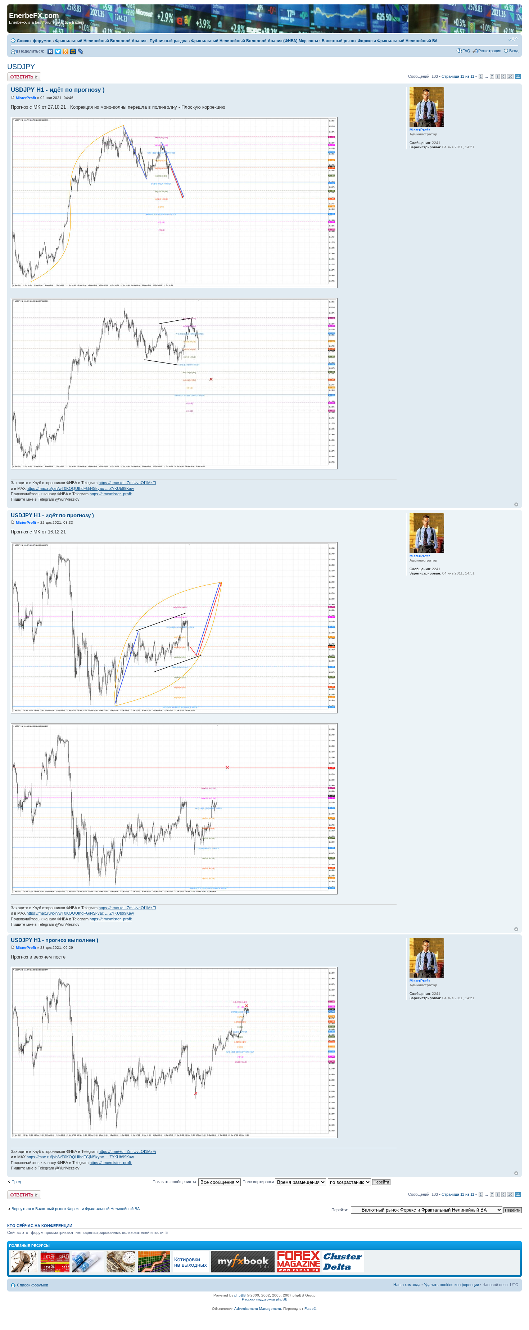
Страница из (458, 76)
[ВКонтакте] (50, 51)
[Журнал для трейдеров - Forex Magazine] (298, 1271)
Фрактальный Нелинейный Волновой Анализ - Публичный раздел (121, 41)
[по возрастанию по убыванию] (359, 1182)
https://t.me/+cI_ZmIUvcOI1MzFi (127, 483)
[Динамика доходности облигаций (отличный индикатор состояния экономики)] (121, 1271)
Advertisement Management (257, 1309)
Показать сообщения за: (175, 1182)
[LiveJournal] (81, 51)
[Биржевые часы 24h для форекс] (24, 1271)
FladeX (310, 1309)
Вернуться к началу (516, 504)
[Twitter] (58, 51)
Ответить (15, 74)
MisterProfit (26, 98)
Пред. (17, 1182)
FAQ (466, 51)
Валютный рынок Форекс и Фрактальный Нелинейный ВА (380, 41)
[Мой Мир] (73, 51)
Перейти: (339, 1210)
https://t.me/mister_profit (111, 494)
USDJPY (21, 67)
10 (510, 76)
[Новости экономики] (88, 1271)
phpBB (240, 1295)
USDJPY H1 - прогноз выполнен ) (54, 940)
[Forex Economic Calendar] (243, 1271)
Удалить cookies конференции (451, 1284)
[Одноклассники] (65, 51)
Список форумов (34, 41)
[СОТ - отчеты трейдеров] (154, 1271)
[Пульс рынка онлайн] (55, 1271)
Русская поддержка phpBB (265, 1299)
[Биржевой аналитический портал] (343, 1271)
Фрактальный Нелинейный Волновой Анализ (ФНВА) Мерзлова (254, 41)
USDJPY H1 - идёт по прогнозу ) (58, 89)
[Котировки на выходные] (190, 1271)
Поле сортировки (259, 1182)
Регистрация (489, 51)
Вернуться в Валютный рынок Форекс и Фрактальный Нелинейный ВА (76, 1209)
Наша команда (406, 1284)
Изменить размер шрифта (513, 39)
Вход (513, 51)
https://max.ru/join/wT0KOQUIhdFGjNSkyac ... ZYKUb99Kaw (80, 488)
